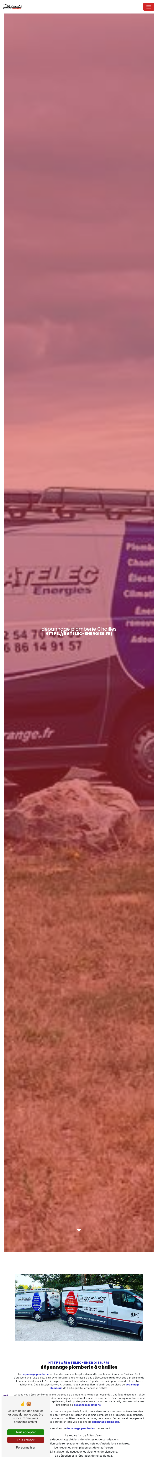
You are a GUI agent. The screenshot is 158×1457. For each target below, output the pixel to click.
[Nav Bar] (148, 7)
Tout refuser (25, 1440)
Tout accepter (25, 1432)
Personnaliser (25, 1447)
